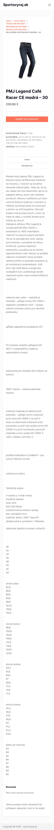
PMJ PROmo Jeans (25, 147)
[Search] (27, 5)
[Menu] (49, 5)
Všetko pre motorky (17, 143)
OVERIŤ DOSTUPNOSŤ (27, 119)
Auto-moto (25, 137)
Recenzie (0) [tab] (27, 166)
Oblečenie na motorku (29, 140)
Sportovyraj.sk (15, 5)
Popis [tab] (27, 160)
